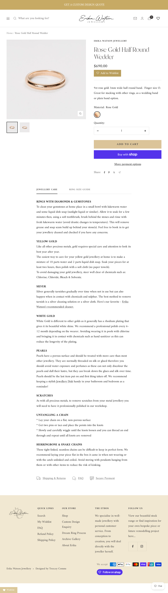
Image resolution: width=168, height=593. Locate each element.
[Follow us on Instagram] (141, 546)
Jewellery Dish (64, 381)
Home (10, 33)
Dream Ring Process (74, 533)
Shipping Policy (46, 540)
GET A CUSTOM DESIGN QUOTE (84, 4)
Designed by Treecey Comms (51, 569)
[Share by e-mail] (119, 172)
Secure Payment (105, 478)
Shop (65, 515)
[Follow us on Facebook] (132, 546)
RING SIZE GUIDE (79, 190)
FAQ (80, 478)
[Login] (142, 18)
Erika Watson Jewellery (110, 41)
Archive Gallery (71, 539)
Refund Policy (45, 534)
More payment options (127, 164)
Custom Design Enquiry (71, 524)
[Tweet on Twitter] (114, 172)
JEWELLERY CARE (46, 190)
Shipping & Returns (54, 478)
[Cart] (149, 18)
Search (41, 515)
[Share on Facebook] (104, 172)
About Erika (69, 545)
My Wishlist (44, 521)
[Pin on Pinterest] (109, 172)
